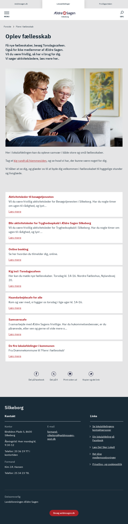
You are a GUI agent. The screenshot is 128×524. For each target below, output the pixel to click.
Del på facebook (36, 379)
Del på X (54, 379)
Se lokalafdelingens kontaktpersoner (103, 428)
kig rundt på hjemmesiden (30, 160)
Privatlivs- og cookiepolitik (107, 464)
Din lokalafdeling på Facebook (103, 438)
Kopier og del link (91, 379)
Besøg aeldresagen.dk (64, 513)
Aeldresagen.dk (21, 4)
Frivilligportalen (105, 4)
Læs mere (15, 211)
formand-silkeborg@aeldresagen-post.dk (60, 435)
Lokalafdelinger (63, 4)
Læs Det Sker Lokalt (103, 447)
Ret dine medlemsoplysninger (104, 455)
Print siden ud (70, 379)
